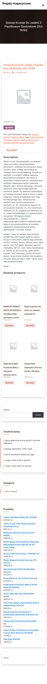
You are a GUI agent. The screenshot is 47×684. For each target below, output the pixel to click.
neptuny (16, 140)
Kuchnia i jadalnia (10, 137)
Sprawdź (9, 127)
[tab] (12, 150)
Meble (22, 137)
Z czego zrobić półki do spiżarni (17, 466)
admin (7, 72)
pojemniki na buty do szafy (22, 142)
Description (12, 150)
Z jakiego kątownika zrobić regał (17, 449)
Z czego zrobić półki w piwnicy (17, 460)
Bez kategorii (11, 491)
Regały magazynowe (16, 3)
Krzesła (35, 134)
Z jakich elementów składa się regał (18, 454)
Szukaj (6, 410)
